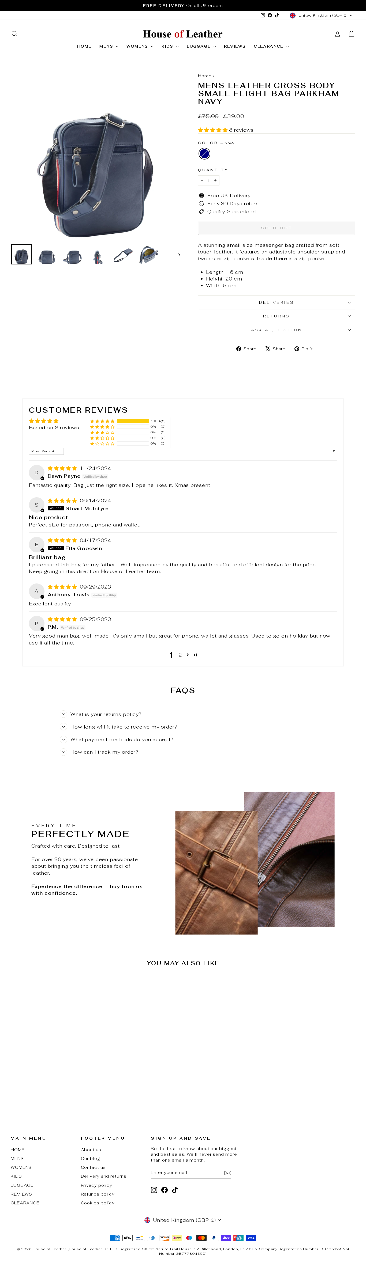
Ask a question (276, 329)
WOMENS (138, 46)
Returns (276, 315)
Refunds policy (98, 1194)
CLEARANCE (269, 46)
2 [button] (180, 655)
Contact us (93, 1167)
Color (216, 142)
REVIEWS (235, 46)
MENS (106, 46)
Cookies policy (98, 1202)
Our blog (90, 1158)
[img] (63, 468)
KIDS (168, 46)
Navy (204, 153)
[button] (213, 130)
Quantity (213, 169)
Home (205, 75)
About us (91, 1149)
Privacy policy (97, 1185)
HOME (84, 46)
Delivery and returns (103, 1176)
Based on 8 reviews (54, 427)
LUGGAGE (199, 46)
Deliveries (276, 302)
